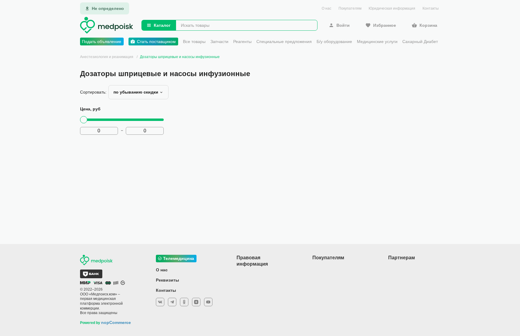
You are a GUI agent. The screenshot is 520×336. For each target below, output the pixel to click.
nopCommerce (116, 322)
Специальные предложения (284, 41)
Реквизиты (167, 280)
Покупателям (350, 8)
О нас (326, 8)
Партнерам (401, 257)
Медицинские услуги (377, 41)
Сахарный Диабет (420, 41)
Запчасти (219, 41)
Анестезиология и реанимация (106, 57)
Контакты (430, 8)
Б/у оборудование (334, 41)
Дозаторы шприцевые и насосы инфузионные (180, 57)
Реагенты (242, 41)
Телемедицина (178, 258)
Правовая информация (252, 261)
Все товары (194, 41)
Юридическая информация (392, 8)
